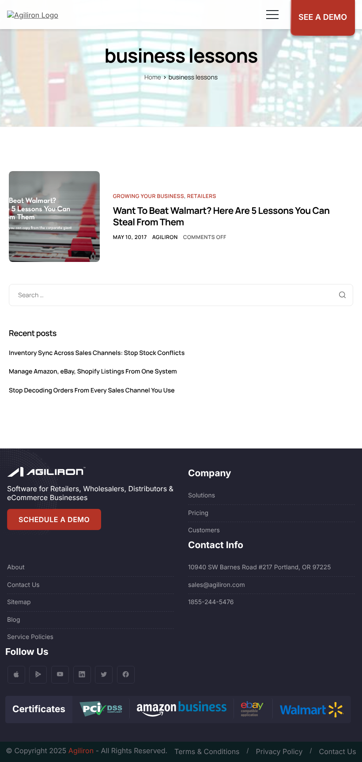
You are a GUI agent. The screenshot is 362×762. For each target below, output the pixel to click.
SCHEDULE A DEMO (54, 519)
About (15, 567)
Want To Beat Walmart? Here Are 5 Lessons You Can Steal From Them (221, 216)
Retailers (201, 196)
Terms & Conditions (206, 751)
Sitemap (19, 602)
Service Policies (30, 637)
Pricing (198, 513)
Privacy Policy (279, 751)
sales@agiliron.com (216, 585)
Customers (204, 530)
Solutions (201, 495)
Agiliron (165, 237)
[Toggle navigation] (272, 15)
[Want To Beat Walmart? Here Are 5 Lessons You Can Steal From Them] (54, 215)
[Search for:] (181, 294)
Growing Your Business (148, 196)
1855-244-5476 (211, 602)
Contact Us (23, 585)
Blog (13, 620)
